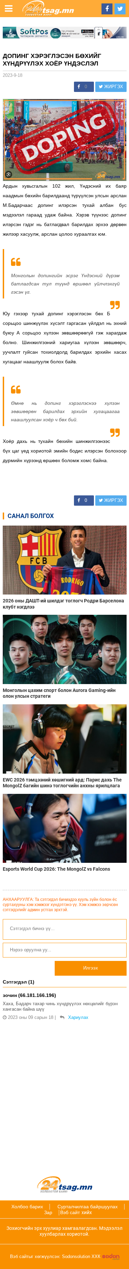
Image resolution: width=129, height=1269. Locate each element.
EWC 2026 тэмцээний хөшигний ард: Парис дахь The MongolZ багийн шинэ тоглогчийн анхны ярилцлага (62, 782)
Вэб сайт (70, 1212)
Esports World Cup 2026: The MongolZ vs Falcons (57, 869)
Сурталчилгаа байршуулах (87, 1206)
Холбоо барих (27, 1206)
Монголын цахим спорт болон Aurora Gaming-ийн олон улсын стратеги (59, 693)
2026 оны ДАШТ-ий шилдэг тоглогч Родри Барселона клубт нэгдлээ (63, 603)
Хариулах (78, 1017)
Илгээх (90, 968)
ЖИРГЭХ (113, 86)
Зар (48, 1212)
